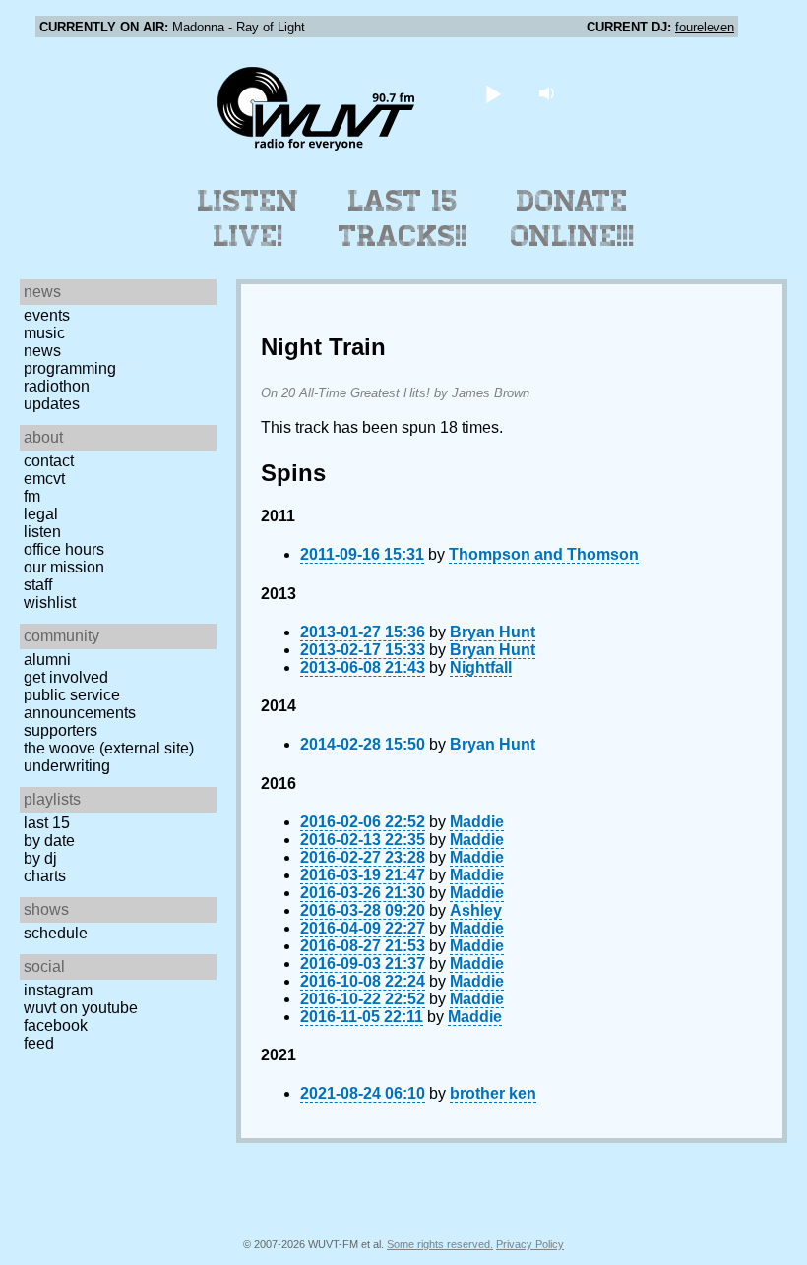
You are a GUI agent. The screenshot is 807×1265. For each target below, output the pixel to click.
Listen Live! (248, 218)
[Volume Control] (550, 93)
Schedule (56, 933)
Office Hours (64, 549)
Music (44, 333)
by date (49, 840)
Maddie (477, 821)
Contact (49, 460)
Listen (42, 531)
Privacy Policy (530, 1244)
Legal (41, 514)
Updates (52, 403)
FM (32, 496)
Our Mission (64, 567)
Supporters (60, 730)
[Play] (493, 93)
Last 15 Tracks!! (403, 218)
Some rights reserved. (440, 1244)
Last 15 (47, 822)
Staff (38, 584)
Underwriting (67, 765)
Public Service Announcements (80, 704)
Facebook (56, 1025)
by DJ (40, 858)
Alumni (47, 659)
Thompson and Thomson (544, 554)
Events (47, 315)
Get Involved (66, 677)
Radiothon (57, 386)
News (42, 350)
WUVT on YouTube (81, 1007)
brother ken (493, 1093)
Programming (70, 368)
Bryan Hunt (492, 632)
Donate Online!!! (573, 218)
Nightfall (481, 667)
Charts (45, 876)
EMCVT (44, 478)
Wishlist (50, 602)
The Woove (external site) (109, 748)
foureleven (704, 27)
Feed (39, 1043)
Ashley (476, 910)
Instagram (58, 990)
